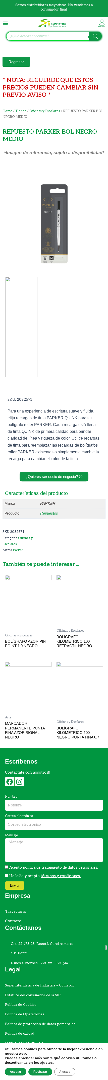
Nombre (11, 797)
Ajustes (64, 1071)
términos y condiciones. (61, 876)
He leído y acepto (45, 876)
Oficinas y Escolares (44, 111)
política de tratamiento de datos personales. (60, 867)
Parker (18, 550)
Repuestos (49, 513)
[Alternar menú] (5, 23)
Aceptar (15, 1071)
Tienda (20, 111)
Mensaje (11, 835)
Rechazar (40, 1071)
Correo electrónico (19, 816)
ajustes (46, 1062)
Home (7, 111)
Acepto (53, 867)
